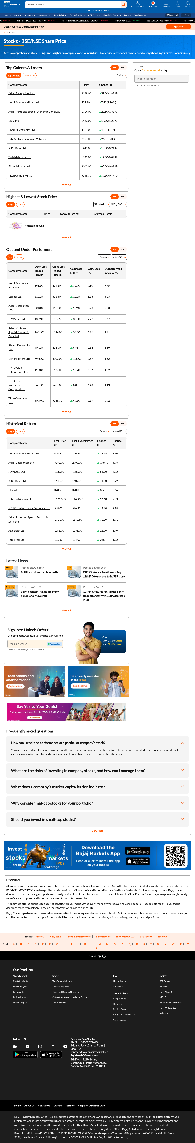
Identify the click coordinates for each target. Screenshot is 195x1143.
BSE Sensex (146, 936)
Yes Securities (119, 1020)
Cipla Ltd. (14, 120)
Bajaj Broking (119, 998)
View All (66, 184)
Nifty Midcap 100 (125, 936)
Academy (127, 15)
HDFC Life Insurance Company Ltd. (16, 385)
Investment (43, 15)
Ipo (115, 975)
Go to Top (95, 956)
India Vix (162, 936)
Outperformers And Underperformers (70, 997)
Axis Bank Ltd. (16, 530)
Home (6, 32)
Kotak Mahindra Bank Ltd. (23, 102)
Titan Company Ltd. (20, 175)
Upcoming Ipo (119, 981)
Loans (6, 15)
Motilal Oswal (119, 1009)
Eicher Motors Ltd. (19, 166)
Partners (70, 1105)
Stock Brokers (120, 993)
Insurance (29, 15)
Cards (16, 15)
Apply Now (178, 26)
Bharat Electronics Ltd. (21, 129)
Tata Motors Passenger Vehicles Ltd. (29, 139)
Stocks (55, 975)
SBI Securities (119, 1004)
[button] (124, 4)
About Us (29, 1105)
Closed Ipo (118, 986)
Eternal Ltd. (15, 296)
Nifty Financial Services (55, 20)
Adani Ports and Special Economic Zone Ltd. (34, 111)
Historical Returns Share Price (66, 992)
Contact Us (44, 1105)
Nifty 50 (167, 20)
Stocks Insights (20, 986)
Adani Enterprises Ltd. (21, 93)
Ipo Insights (18, 992)
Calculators (138, 15)
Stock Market (58, 15)
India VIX (99, 20)
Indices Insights (20, 997)
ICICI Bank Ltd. (17, 148)
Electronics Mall (76, 15)
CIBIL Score (93, 15)
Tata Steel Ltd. (16, 539)
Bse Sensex (131, 20)
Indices (163, 975)
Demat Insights (20, 1002)
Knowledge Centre (110, 15)
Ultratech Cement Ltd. (21, 499)
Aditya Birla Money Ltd (124, 1014)
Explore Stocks (59, 1002)
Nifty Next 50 (103, 936)
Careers (58, 1105)
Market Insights (20, 981)
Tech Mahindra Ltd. (19, 157)
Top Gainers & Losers (62, 981)
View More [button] (97, 830)
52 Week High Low (61, 986)
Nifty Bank (55, 936)
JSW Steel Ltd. (16, 319)
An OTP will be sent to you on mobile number (26, 649)
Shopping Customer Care (91, 1105)
